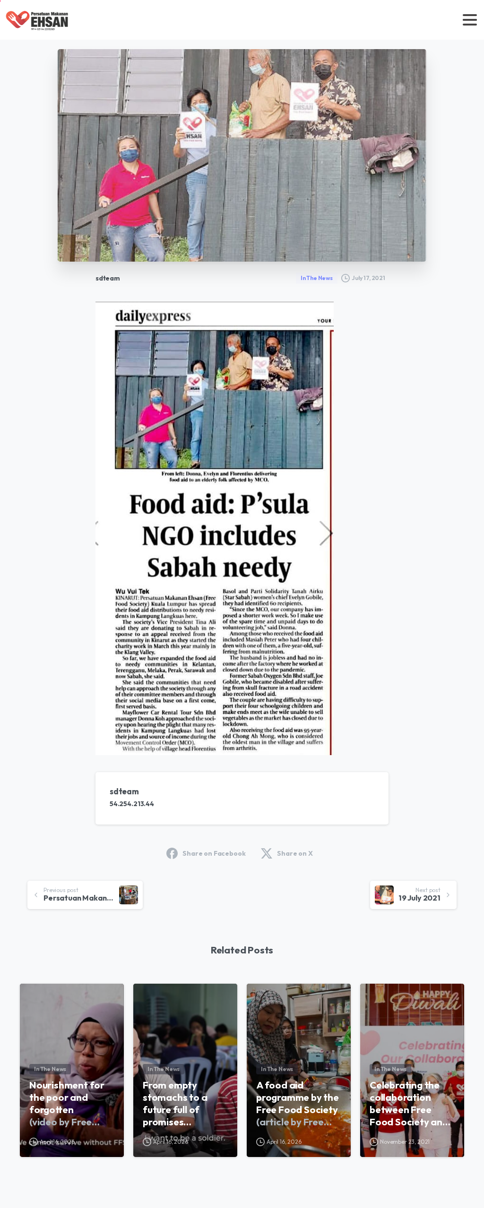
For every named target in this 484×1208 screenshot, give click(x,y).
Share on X (294, 853)
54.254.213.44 (132, 804)
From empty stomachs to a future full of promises (181, 1103)
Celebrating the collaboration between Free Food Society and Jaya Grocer (409, 1103)
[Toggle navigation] (469, 20)
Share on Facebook (213, 853)
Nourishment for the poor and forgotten (68, 1103)
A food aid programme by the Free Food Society (297, 1103)
